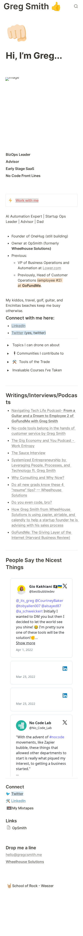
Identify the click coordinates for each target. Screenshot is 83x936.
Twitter (17, 333)
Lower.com (52, 268)
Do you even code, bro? (32, 502)
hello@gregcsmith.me (24, 854)
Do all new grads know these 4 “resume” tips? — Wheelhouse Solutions (38, 489)
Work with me (27, 200)
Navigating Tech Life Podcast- (38, 410)
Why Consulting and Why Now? (38, 477)
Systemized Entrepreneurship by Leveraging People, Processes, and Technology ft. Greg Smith (41, 465)
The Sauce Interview (28, 453)
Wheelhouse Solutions (25, 861)
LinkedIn (18, 325)
